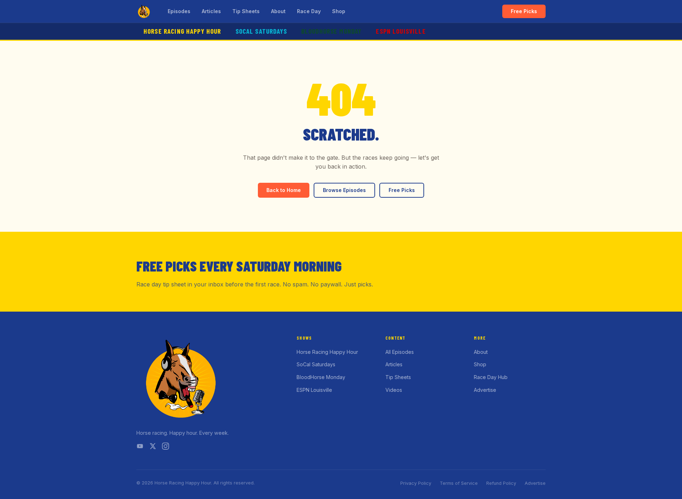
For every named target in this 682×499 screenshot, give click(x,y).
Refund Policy (501, 483)
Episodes (179, 11)
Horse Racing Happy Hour (182, 31)
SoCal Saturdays (261, 31)
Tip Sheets (246, 11)
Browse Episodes (344, 190)
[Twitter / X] (152, 448)
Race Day (309, 11)
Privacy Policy (415, 483)
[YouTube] (140, 448)
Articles (211, 11)
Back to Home (283, 190)
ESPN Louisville (401, 31)
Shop (338, 11)
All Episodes (399, 352)
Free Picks (524, 11)
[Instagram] (165, 448)
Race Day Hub (491, 377)
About (278, 11)
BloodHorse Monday (331, 31)
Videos (393, 390)
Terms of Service (459, 483)
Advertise (485, 390)
